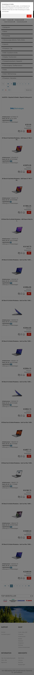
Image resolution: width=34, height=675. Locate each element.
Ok (29, 16)
